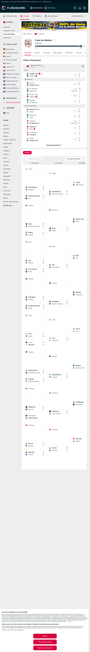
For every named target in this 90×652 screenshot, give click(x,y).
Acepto (45, 636)
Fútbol (29, 34)
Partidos (68, 53)
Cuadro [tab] (27, 152)
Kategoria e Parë (9, 31)
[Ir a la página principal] (15, 8)
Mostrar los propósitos (45, 648)
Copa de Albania (9, 34)
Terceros (69, 621)
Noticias (46, 53)
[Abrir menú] (84, 8)
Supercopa (7, 38)
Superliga (6, 27)
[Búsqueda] (75, 8)
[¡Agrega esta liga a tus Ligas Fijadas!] (54, 40)
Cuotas (37, 53)
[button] (84, 46)
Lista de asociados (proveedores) (13, 630)
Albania (41, 34)
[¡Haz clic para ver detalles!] (54, 75)
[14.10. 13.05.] (60, 46)
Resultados (57, 53)
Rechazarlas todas (45, 642)
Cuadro (79, 53)
